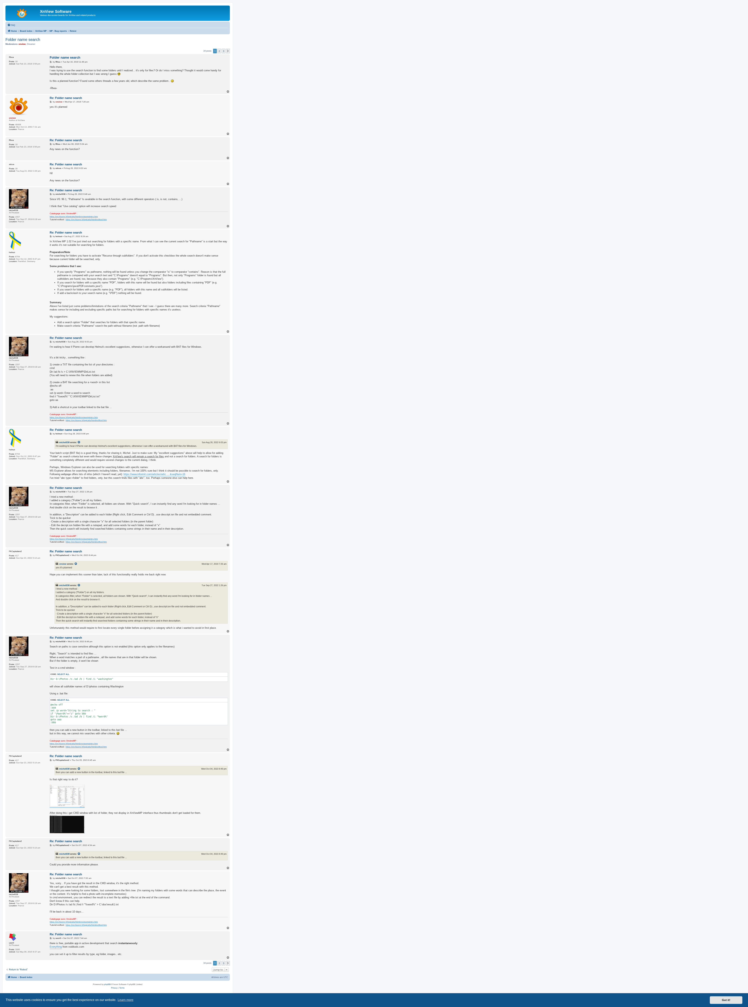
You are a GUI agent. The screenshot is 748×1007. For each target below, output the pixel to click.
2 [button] (219, 51)
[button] (228, 51)
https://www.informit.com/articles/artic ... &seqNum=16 (154, 474)
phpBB (107, 984)
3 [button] (223, 51)
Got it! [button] (726, 1000)
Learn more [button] (125, 1000)
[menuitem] (11, 25)
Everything (56, 946)
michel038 (64, 442)
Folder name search (22, 39)
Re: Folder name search (66, 98)
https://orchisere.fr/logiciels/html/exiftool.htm (86, 219)
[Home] (23, 12)
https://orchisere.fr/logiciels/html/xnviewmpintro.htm (74, 216)
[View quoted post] (79, 442)
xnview (62, 564)
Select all (63, 674)
